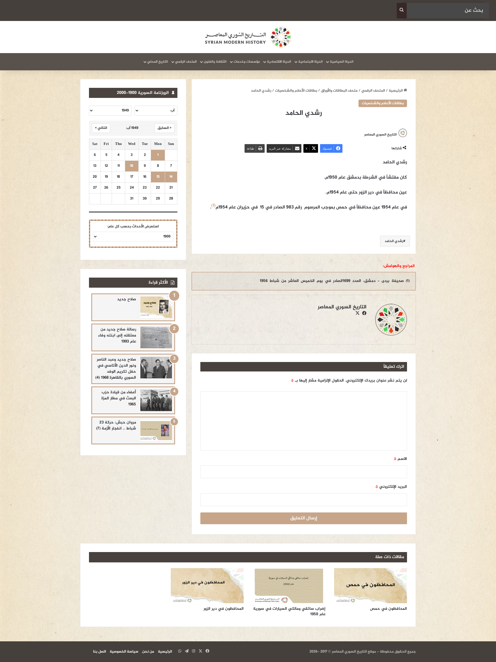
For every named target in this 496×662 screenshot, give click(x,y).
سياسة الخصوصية (124, 652)
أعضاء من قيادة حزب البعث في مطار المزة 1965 (118, 398)
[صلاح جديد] (156, 307)
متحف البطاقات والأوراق (339, 91)
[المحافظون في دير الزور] (207, 585)
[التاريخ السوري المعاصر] (248, 37)
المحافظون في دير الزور (224, 608)
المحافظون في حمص (388, 608)
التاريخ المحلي (157, 62)
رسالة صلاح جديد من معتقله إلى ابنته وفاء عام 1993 (117, 335)
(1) (213, 206)
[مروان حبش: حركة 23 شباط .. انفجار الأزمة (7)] (156, 430)
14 (171, 177)
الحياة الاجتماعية (310, 62)
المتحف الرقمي (186, 62)
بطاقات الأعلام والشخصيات (296, 91)
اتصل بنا (99, 652)
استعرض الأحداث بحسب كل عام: (133, 226)
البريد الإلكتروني (391, 486)
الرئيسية (396, 91)
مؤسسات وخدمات (247, 62)
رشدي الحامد (394, 241)
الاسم (400, 459)
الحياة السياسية (341, 62)
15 (158, 177)
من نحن (148, 652)
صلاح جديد (126, 299)
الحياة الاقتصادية (279, 62)
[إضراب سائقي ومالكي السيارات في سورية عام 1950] (289, 585)
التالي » (101, 128)
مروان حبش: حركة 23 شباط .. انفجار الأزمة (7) (116, 425)
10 (131, 166)
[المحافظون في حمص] (370, 585)
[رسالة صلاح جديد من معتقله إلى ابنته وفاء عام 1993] (156, 337)
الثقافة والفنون (215, 62)
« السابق (164, 128)
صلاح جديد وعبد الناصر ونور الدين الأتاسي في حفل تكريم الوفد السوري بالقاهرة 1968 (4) (115, 368)
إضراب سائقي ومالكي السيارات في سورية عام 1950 (289, 611)
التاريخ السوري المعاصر (380, 134)
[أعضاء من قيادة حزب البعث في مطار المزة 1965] (156, 400)
